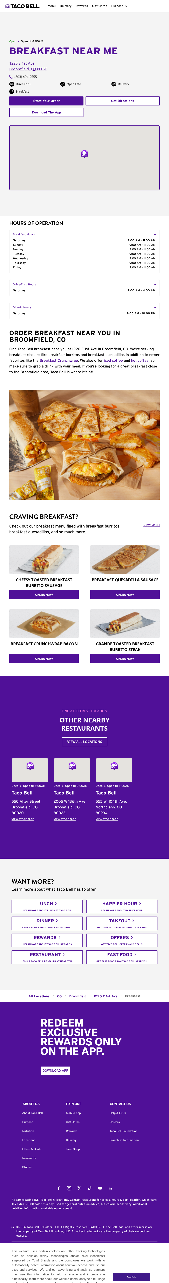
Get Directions (122, 101)
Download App (55, 1070)
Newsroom (29, 1158)
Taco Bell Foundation (123, 1131)
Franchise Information (124, 1140)
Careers (115, 1122)
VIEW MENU (151, 525)
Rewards (82, 6)
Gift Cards (99, 6)
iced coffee (113, 361)
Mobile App (73, 1113)
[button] (40, 1104)
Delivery (66, 6)
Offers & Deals (31, 1149)
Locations (28, 1140)
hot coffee (140, 361)
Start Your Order (46, 101)
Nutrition (28, 1131)
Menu (52, 6)
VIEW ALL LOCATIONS (84, 741)
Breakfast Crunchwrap (59, 361)
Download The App (46, 112)
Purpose (117, 6)
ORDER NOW (44, 594)
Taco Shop (73, 1149)
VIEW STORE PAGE (23, 819)
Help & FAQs (118, 1113)
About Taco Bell (32, 1113)
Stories (27, 1167)
